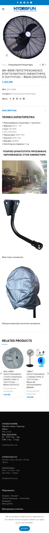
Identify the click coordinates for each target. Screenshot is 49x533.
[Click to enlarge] (7, 55)
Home (4, 65)
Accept (24, 528)
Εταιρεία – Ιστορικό (10, 496)
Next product (45, 64)
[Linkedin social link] (27, 2)
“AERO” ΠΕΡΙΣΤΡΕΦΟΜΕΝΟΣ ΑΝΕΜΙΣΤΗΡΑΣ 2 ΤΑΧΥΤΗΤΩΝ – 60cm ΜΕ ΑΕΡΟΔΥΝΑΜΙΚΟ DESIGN (36, 379)
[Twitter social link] (21, 2)
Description (9, 110)
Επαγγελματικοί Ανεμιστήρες (21, 65)
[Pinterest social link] (24, 2)
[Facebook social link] (17, 2)
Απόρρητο (6, 501)
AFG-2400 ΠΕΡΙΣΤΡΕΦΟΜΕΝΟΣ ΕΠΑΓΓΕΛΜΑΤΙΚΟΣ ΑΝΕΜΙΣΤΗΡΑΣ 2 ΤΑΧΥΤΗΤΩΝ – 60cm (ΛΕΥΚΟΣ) (12, 378)
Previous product (40, 64)
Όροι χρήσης (7, 503)
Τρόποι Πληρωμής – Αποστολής (16, 498)
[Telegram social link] (31, 2)
